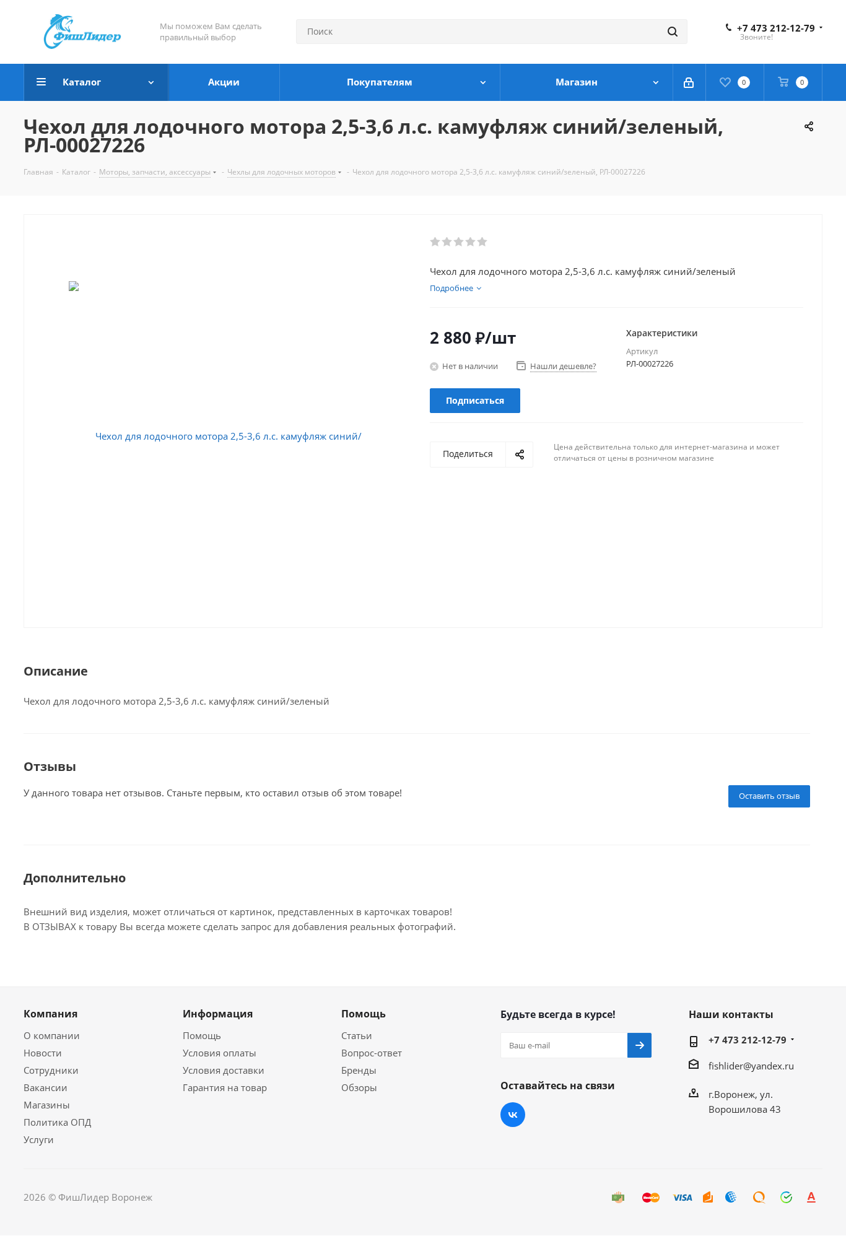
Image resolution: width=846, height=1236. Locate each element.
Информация (218, 1014)
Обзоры (359, 1087)
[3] (459, 242)
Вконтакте (512, 1114)
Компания (50, 1014)
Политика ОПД (57, 1122)
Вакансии (46, 1087)
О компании (52, 1035)
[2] (447, 242)
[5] (483, 242)
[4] (471, 242)
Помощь (202, 1035)
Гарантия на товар (225, 1087)
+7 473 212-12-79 (776, 27)
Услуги (39, 1139)
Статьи (356, 1035)
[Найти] (672, 31)
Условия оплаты (219, 1053)
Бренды (359, 1070)
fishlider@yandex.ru (751, 1066)
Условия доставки (223, 1070)
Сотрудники (51, 1070)
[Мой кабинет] (689, 82)
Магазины (47, 1105)
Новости (43, 1053)
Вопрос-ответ (371, 1053)
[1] (436, 242)
